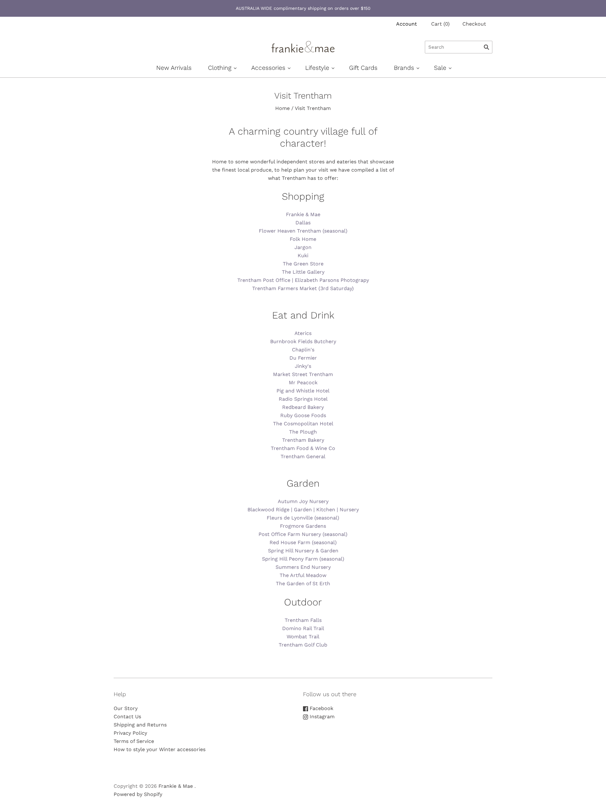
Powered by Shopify (138, 794)
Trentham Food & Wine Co (303, 448)
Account (406, 24)
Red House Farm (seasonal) (303, 542)
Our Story (126, 708)
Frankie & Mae (303, 214)
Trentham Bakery (303, 440)
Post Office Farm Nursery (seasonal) (303, 534)
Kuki (303, 255)
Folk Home (303, 239)
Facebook (320, 708)
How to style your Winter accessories (159, 749)
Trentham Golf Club (303, 645)
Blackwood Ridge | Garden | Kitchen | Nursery (303, 510)
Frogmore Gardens (303, 526)
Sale (440, 67)
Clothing (219, 67)
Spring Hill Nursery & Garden (303, 551)
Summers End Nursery (303, 567)
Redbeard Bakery (303, 407)
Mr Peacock (303, 383)
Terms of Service (134, 741)
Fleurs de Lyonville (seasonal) (303, 518)
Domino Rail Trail (303, 628)
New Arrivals (174, 67)
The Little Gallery (303, 272)
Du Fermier (303, 358)
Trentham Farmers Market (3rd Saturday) (303, 288)
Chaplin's (303, 350)
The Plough (303, 432)
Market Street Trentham (303, 374)
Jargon (303, 247)
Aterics (303, 333)
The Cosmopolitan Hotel (303, 424)
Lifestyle (317, 67)
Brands (404, 67)
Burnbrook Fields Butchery (303, 341)
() (440, 24)
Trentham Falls (303, 620)
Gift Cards (363, 67)
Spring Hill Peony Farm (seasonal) (303, 559)
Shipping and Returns (140, 725)
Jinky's (303, 366)
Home (282, 108)
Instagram (321, 717)
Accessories (268, 67)
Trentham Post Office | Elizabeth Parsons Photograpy (303, 280)
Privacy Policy (130, 733)
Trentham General (303, 456)
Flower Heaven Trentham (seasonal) (303, 231)
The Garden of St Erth (303, 583)
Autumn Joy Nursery (303, 501)
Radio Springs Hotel (303, 399)
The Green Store (303, 264)
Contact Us (127, 717)
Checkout (474, 24)
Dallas (303, 223)
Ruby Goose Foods (303, 415)
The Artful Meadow (303, 575)
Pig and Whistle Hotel (303, 391)
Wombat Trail (303, 637)
